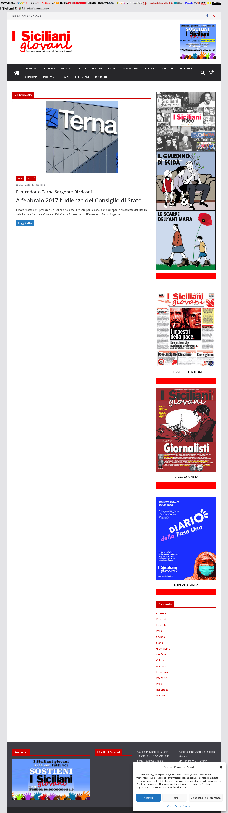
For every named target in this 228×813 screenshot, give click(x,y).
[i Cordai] (92, 3)
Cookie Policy (174, 806)
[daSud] (55, 3)
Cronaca (30, 68)
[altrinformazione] (34, 8)
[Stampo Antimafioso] (179, 3)
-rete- (20, 178)
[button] (221, 767)
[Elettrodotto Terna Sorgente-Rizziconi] (81, 137)
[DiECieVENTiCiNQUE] (73, 3)
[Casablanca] (45, 3)
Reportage (82, 77)
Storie (112, 68)
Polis (82, 68)
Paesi (66, 77)
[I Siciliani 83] (8, 8)
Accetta (148, 797)
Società (97, 68)
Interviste (50, 77)
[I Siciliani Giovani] (16, 72)
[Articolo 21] (35, 3)
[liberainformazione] (123, 3)
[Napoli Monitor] (137, 3)
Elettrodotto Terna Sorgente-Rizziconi (54, 192)
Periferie (151, 68)
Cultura (168, 68)
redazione (40, 184)
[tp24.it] (197, 3)
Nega (174, 797)
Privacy (186, 806)
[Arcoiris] (22, 3)
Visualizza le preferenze (206, 797)
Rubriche (101, 77)
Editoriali (48, 68)
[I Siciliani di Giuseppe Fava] (216, 3)
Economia (30, 77)
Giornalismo (130, 68)
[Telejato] (189, 3)
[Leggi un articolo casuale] (211, 72)
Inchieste (67, 68)
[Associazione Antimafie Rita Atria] (158, 3)
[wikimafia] (203, 3)
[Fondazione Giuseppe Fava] (209, 3)
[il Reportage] (106, 3)
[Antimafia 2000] (7, 3)
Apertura (185, 68)
